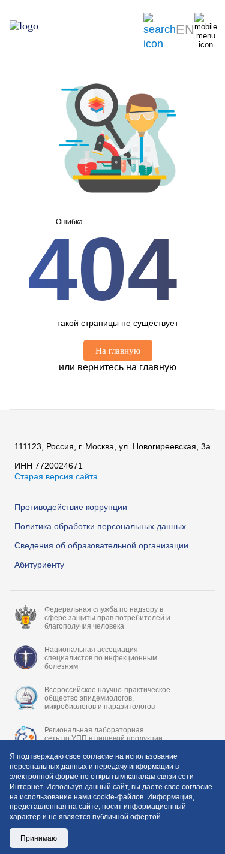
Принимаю (38, 838)
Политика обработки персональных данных (100, 526)
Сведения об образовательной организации (101, 545)
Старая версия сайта (56, 476)
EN (185, 29)
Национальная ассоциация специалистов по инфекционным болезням (100, 658)
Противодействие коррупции (70, 507)
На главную (117, 350)
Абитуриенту (39, 564)
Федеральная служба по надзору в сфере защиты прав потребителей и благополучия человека (107, 617)
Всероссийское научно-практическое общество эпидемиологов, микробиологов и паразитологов (107, 698)
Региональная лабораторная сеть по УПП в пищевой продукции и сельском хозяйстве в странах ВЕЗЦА (110, 738)
